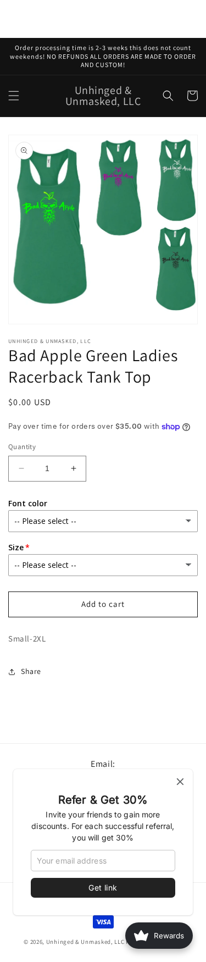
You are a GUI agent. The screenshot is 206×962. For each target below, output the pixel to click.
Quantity (22, 446)
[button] (14, 96)
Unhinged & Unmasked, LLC (85, 942)
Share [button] (31, 671)
